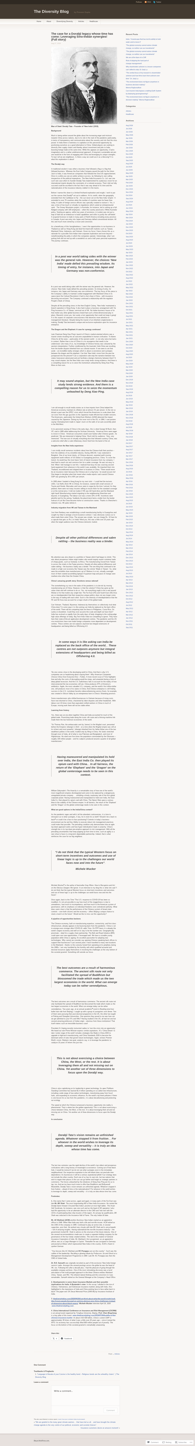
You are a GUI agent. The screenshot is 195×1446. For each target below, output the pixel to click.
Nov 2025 (129, 154)
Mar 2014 (129, 548)
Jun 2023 (129, 246)
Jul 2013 (129, 573)
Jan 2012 (129, 618)
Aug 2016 (129, 469)
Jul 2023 (129, 243)
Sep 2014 (129, 532)
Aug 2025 (129, 164)
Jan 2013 (129, 589)
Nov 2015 (129, 497)
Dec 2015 (129, 494)
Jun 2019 (129, 399)
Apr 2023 (129, 253)
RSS (149, 2)
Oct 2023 (129, 233)
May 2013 (129, 577)
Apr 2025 (129, 176)
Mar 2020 (129, 370)
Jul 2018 (129, 427)
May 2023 (129, 249)
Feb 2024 (129, 221)
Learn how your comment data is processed (71, 1419)
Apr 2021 (129, 329)
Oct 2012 (129, 599)
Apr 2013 (129, 580)
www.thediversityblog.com (63, 1306)
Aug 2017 (129, 450)
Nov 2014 (129, 526)
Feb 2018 (129, 437)
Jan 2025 (129, 186)
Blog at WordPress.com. (41, 1440)
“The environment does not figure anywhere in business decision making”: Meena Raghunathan (142, 85)
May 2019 (129, 402)
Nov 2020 (129, 345)
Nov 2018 (129, 418)
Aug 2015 (129, 500)
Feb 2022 (129, 297)
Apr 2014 (129, 545)
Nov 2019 (129, 383)
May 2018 (129, 430)
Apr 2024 (129, 214)
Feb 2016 (129, 488)
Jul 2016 (129, 472)
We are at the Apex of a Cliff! (136, 57)
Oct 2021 (129, 310)
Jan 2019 (129, 411)
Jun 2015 (129, 507)
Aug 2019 (129, 392)
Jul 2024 (129, 205)
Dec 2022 (129, 265)
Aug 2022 (129, 278)
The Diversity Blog (51, 11)
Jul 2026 (129, 129)
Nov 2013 (129, 561)
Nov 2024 (129, 192)
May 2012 (129, 608)
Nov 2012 (129, 596)
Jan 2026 (129, 148)
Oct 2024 (129, 195)
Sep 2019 (129, 389)
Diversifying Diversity (65, 21)
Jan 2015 (129, 523)
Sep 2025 (129, 160)
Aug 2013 (129, 570)
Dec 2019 (129, 380)
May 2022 (129, 287)
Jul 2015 (129, 504)
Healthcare (94, 21)
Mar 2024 (129, 218)
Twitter (158, 2)
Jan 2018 (129, 440)
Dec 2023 (129, 227)
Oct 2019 (129, 386)
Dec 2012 (129, 593)
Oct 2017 (129, 443)
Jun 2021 (129, 322)
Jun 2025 (129, 170)
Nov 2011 (129, 621)
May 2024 (129, 211)
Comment (110, 1410)
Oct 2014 (129, 529)
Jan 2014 (129, 554)
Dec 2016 (129, 462)
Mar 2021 (129, 332)
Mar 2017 (129, 459)
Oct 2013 (129, 564)
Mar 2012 (129, 615)
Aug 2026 (129, 125)
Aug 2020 (129, 354)
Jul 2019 (129, 396)
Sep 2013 (129, 567)
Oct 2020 (129, 348)
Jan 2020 (129, 376)
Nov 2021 (129, 307)
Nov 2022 (129, 268)
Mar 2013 (129, 583)
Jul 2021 (129, 319)
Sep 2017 (129, 446)
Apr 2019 (129, 405)
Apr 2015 (129, 513)
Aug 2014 (129, 535)
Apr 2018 (129, 434)
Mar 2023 (129, 256)
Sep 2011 (129, 627)
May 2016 (129, 478)
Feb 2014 (129, 551)
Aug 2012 (129, 602)
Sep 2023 (129, 237)
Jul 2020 (129, 357)
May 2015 (129, 510)
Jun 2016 (129, 475)
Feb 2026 (129, 145)
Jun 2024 (129, 208)
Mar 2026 (129, 141)
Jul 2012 (129, 605)
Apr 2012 (129, 612)
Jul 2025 (129, 167)
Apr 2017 (129, 456)
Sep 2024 (129, 199)
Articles (81, 21)
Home (39, 21)
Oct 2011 (129, 624)
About (49, 21)
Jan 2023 (129, 262)
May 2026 (129, 135)
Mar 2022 (129, 294)
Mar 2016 (129, 484)
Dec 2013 (129, 558)
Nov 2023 (129, 230)
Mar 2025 (129, 179)
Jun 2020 (129, 361)
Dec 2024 (129, 189)
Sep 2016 (129, 465)
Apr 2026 (129, 138)
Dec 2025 (129, 151)
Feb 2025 (129, 183)
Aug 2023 (129, 240)
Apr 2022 (129, 291)
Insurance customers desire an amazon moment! (99, 1428)
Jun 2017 (129, 453)
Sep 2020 (129, 351)
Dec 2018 (129, 415)
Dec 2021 (129, 303)
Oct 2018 (129, 421)
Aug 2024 (129, 202)
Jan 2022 (129, 300)
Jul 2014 (129, 539)
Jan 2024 (129, 224)
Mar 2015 (129, 516)
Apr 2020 (129, 367)
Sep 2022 (129, 275)
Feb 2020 (129, 373)
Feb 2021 (129, 335)
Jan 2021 (129, 338)
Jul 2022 (129, 281)
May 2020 (129, 364)
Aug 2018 (129, 424)
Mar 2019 (129, 408)
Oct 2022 (129, 272)
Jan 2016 (129, 491)
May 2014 (129, 542)
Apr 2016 (129, 481)
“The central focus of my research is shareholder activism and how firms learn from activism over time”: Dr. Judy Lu (143, 76)
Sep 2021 (129, 313)
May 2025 (129, 173)
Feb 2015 (129, 519)
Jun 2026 (129, 132)
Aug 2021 (129, 316)
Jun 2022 (129, 284)
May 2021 (129, 326)
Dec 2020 (129, 342)
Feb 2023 (129, 259)
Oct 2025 (129, 157)
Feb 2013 (129, 586)
